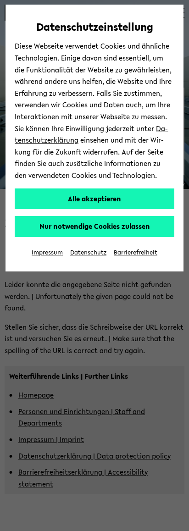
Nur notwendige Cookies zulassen (94, 226)
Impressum (47, 252)
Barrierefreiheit (135, 252)
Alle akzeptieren (94, 199)
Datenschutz (88, 252)
